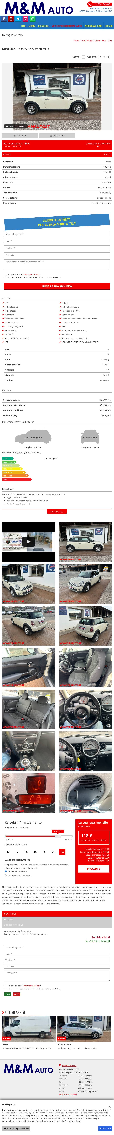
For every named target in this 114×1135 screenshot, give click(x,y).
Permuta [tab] (8, 919)
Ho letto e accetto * (24, 274)
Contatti (109, 25)
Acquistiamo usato (93, 25)
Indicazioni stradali (68, 1094)
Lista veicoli (43, 25)
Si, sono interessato (18, 871)
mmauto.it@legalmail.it (88, 1091)
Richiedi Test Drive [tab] (13, 925)
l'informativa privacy (31, 274)
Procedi (93, 868)
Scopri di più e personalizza (16, 1128)
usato (97, 40)
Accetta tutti (105, 1128)
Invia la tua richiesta (57, 286)
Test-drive (58, 135)
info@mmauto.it (85, 1088)
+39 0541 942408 (99, 941)
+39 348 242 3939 (85, 1078)
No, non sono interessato (20, 875)
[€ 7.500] (58, 836)
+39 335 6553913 (85, 1085)
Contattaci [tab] (10, 913)
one (110, 40)
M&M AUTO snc (69, 1065)
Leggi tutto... (57, 511)
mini (104, 40)
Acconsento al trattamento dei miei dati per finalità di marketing (34, 277)
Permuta (21, 135)
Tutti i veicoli (87, 40)
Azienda (32, 25)
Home (23, 25)
